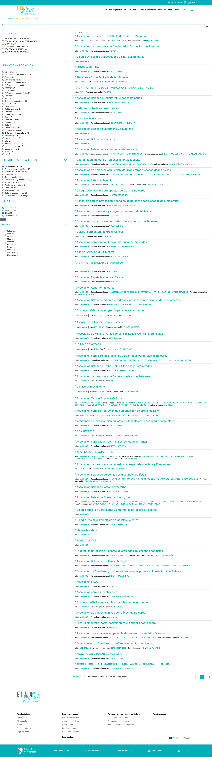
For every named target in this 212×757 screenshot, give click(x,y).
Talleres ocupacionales (98, 405)
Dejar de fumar (23, 732)
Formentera (114, 456)
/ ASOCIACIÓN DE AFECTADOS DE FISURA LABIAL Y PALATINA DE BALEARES (123, 664)
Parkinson (114, 271)
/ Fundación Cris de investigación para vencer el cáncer (110, 310)
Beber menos (22, 724)
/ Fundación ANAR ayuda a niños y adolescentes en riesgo (111, 602)
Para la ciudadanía (24, 714)
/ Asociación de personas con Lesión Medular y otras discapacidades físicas (123, 170)
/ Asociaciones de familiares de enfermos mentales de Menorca (114, 643)
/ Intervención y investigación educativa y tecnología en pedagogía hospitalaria (125, 421)
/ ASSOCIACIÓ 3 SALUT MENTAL (95, 252)
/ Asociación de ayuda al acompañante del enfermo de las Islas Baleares (120, 633)
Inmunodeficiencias (119, 102)
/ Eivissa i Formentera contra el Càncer (99, 231)
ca (163, 2)
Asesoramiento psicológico (125, 292)
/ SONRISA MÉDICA (87, 67)
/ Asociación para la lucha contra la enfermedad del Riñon (111, 441)
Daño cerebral (184, 360)
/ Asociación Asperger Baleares (94, 287)
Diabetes (113, 381)
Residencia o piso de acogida (141, 479)
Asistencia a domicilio (122, 174)
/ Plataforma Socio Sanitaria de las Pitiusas (101, 77)
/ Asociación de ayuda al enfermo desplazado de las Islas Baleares (116, 221)
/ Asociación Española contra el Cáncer (99, 277)
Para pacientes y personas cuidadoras (124, 714)
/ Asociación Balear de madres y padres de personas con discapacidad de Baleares (127, 300)
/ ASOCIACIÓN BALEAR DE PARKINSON (99, 262)
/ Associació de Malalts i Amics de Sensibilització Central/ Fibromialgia (119, 333)
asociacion (82, 315)
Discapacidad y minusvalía (117, 82)
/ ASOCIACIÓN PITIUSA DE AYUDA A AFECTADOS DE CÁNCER (114, 87)
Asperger (79, 294)
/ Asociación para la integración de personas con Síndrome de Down (117, 410)
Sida (111, 586)
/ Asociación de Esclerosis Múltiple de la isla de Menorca (110, 36)
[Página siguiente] (209, 677)
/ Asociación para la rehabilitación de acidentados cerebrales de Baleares (121, 355)
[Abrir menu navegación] (191, 9)
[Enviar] (207, 26)
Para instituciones (160, 714)
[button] (34, 33)
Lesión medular (192, 174)
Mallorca (84, 51)
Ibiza (82, 82)
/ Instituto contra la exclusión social (97, 108)
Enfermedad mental (157, 185)
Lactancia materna (118, 491)
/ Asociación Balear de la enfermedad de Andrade (106, 149)
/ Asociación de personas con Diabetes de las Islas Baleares (112, 376)
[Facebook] (185, 2)
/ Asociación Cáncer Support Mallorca (99, 398)
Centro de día (118, 479)
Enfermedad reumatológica (123, 436)
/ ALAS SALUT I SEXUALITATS (94, 451)
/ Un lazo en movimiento (90, 386)
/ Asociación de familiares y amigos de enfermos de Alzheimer (114, 211)
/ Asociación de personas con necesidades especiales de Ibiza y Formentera (123, 464)
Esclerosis (185, 566)
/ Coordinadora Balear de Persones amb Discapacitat (108, 159)
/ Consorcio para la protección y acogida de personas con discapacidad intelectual (127, 200)
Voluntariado (153, 41)
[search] (185, 9)
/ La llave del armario (88, 344)
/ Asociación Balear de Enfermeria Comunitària (104, 128)
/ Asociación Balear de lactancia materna (100, 487)
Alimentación (22, 721)
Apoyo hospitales (120, 405)
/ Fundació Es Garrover (89, 118)
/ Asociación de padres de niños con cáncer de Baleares (110, 612)
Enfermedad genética (173, 154)
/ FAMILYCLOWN (85, 540)
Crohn (131, 370)
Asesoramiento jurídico (123, 164)
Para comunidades (70, 714)
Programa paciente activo (118, 721)
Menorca (84, 41)
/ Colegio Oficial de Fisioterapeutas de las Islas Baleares (110, 190)
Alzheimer (114, 216)
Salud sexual (131, 458)
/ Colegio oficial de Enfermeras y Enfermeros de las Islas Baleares (116, 509)
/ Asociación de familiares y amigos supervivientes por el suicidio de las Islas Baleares (129, 571)
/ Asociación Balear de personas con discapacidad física (110, 474)
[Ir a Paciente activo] (32, 10)
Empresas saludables (71, 728)
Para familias (67, 737)
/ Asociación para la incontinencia (96, 592)
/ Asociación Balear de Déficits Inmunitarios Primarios (108, 98)
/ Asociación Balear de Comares (95, 139)
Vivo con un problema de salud (121, 724)
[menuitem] (118, 10)
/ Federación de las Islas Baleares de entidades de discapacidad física (119, 550)
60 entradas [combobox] (80, 677)
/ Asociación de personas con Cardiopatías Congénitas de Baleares (117, 46)
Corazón (113, 51)
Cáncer (107, 92)
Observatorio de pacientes (119, 717)
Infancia (113, 627)
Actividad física (23, 717)
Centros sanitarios (70, 724)
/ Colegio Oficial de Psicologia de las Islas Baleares (106, 520)
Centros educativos (70, 721)
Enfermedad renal (118, 446)
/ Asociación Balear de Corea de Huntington (102, 497)
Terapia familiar (148, 292)
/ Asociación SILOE (86, 581)
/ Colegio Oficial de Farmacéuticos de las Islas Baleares (109, 56)
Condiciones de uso (61, 751)
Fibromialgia (115, 338)
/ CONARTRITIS (84, 431)
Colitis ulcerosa (117, 370)
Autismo (90, 294)
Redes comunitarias (70, 732)
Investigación (118, 154)
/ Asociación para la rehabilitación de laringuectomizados (111, 242)
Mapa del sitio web (124, 751)
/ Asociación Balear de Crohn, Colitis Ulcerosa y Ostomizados (113, 366)
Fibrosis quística (132, 327)
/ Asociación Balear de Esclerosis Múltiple (101, 561)
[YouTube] (193, 2)
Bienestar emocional (25, 728)
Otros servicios (118, 41)
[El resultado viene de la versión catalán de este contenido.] (76, 267)
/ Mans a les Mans (86, 530)
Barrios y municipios (70, 717)
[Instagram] (189, 2)
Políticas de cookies (92, 751)
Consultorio (143, 164)
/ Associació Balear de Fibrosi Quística (99, 322)
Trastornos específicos (121, 596)
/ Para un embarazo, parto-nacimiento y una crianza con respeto (115, 623)
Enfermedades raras (196, 154)
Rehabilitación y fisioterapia (125, 360)
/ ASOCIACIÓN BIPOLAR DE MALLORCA (99, 653)
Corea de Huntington (103, 504)
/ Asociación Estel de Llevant (93, 180)
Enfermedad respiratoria (121, 246)
